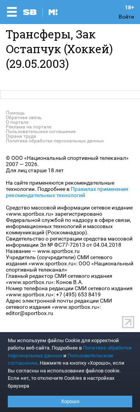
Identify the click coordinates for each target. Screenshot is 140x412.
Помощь (15, 113)
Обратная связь (24, 117)
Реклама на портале (28, 127)
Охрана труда (21, 136)
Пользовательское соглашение (40, 131)
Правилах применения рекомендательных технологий (67, 192)
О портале (17, 122)
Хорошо (70, 401)
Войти (126, 17)
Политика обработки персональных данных (55, 140)
